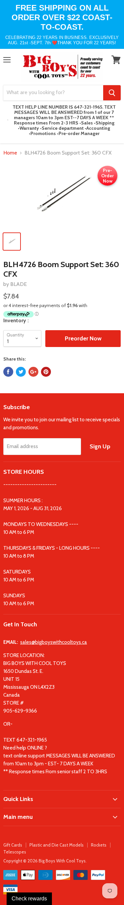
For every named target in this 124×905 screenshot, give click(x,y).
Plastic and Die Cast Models (56, 845)
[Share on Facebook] (8, 372)
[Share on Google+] (33, 372)
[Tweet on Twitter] (21, 372)
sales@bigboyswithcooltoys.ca (53, 642)
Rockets (98, 845)
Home (10, 153)
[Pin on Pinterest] (46, 372)
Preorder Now (83, 338)
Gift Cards (12, 845)
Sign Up (100, 446)
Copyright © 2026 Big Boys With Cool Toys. (45, 860)
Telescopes (14, 851)
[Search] (112, 92)
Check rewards (29, 898)
